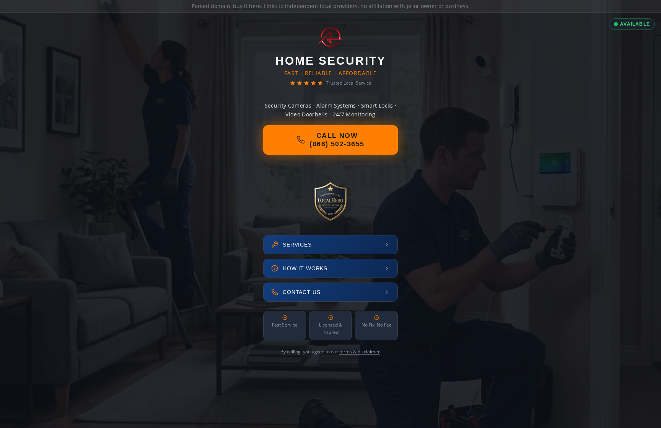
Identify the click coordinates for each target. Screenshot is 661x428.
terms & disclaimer (359, 351)
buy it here (247, 6)
